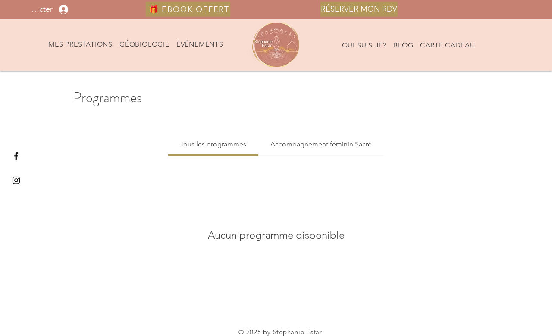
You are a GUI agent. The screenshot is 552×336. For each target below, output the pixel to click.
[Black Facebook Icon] (16, 156)
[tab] (213, 144)
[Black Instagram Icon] (16, 180)
